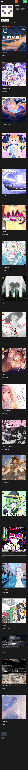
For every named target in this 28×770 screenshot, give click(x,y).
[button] (14, 53)
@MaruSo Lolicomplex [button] (5, 449)
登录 (20, 1)
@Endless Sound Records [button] (6, 520)
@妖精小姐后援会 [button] (5, 377)
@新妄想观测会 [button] (4, 342)
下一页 (4, 733)
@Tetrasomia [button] (4, 270)
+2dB (24, 20)
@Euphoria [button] (4, 556)
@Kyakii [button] (3, 652)
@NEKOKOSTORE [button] (5, 592)
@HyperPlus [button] (4, 55)
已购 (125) (5, 20)
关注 (18, 20)
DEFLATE (14, 22)
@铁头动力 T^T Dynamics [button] (6, 628)
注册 (25, 1)
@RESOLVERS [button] (4, 198)
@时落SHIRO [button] (4, 306)
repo (13, 20)
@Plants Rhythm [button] (5, 234)
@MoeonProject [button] (4, 91)
